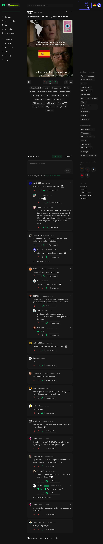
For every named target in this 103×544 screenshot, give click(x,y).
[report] (66, 82)
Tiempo (68, 157)
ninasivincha (37, 421)
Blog (6, 59)
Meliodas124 (37, 343)
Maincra (50, 110)
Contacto (83, 189)
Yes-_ (38, 195)
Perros (84, 140)
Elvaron (39, 207)
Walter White (65, 92)
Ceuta (95, 98)
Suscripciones (10, 33)
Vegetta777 (63, 103)
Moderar (8, 43)
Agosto (91, 76)
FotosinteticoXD (38, 235)
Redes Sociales (87, 148)
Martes (84, 115)
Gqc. (34, 358)
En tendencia (10, 21)
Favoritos (8, 39)
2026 (83, 76)
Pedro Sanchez (87, 91)
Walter (47, 88)
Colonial (48, 99)
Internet (93, 155)
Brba (47, 95)
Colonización (59, 99)
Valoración (57, 157)
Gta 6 (83, 102)
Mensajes (85, 152)
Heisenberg (57, 88)
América (56, 95)
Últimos (8, 17)
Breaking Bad (36, 88)
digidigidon (40, 250)
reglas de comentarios (53, 176)
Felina (33, 92)
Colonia (39, 99)
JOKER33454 (37, 296)
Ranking (8, 55)
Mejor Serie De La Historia (48, 92)
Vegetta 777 (39, 107)
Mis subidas (9, 47)
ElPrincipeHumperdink (40, 373)
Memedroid (86, 144)
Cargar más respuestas (42, 261)
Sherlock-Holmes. (38, 522)
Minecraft (51, 103)
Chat (6, 51)
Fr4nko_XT (40, 471)
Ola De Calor (86, 87)
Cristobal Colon (39, 103)
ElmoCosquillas (38, 456)
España (65, 95)
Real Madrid (86, 95)
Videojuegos (86, 133)
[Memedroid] (3, 5)
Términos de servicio (87, 195)
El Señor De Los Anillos (87, 107)
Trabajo (90, 137)
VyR (83, 137)
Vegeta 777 (62, 107)
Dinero (84, 155)
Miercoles (85, 119)
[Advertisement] (89, 38)
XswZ (38, 281)
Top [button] (6, 25)
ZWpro (35, 439)
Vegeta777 (50, 107)
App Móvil (83, 186)
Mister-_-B (36, 406)
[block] (71, 82)
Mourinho (85, 98)
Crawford (40, 486)
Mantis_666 (36, 183)
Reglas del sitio (85, 192)
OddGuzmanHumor (39, 269)
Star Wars (85, 112)
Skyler (67, 88)
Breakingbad (37, 95)
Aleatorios (8, 29)
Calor (83, 83)
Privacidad (84, 198)
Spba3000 (36, 388)
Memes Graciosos (88, 80)
